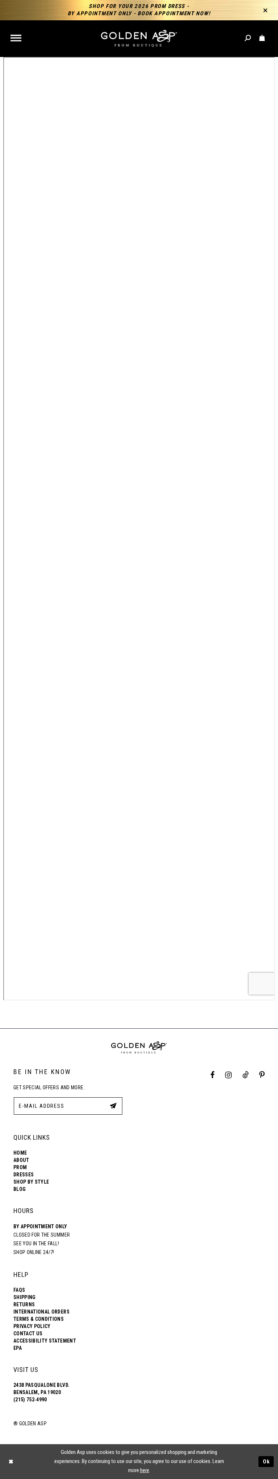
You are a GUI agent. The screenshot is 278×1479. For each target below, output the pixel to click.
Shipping (24, 1297)
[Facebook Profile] (212, 1075)
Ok (266, 1461)
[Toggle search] (248, 38)
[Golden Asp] (139, 38)
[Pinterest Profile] (262, 1075)
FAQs (19, 1290)
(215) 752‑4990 (30, 1399)
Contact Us (27, 1333)
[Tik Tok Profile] (245, 1075)
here (144, 1470)
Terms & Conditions (38, 1319)
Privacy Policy (32, 1326)
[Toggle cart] (262, 38)
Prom (20, 1167)
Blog (19, 1189)
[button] (16, 38)
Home (20, 1153)
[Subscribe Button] (113, 1105)
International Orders (41, 1312)
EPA (17, 1348)
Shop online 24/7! (33, 1252)
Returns (24, 1304)
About (21, 1160)
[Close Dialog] (10, 1461)
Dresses (23, 1174)
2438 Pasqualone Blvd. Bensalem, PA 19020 (41, 1388)
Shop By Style (31, 1182)
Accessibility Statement (44, 1341)
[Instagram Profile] (228, 1075)
